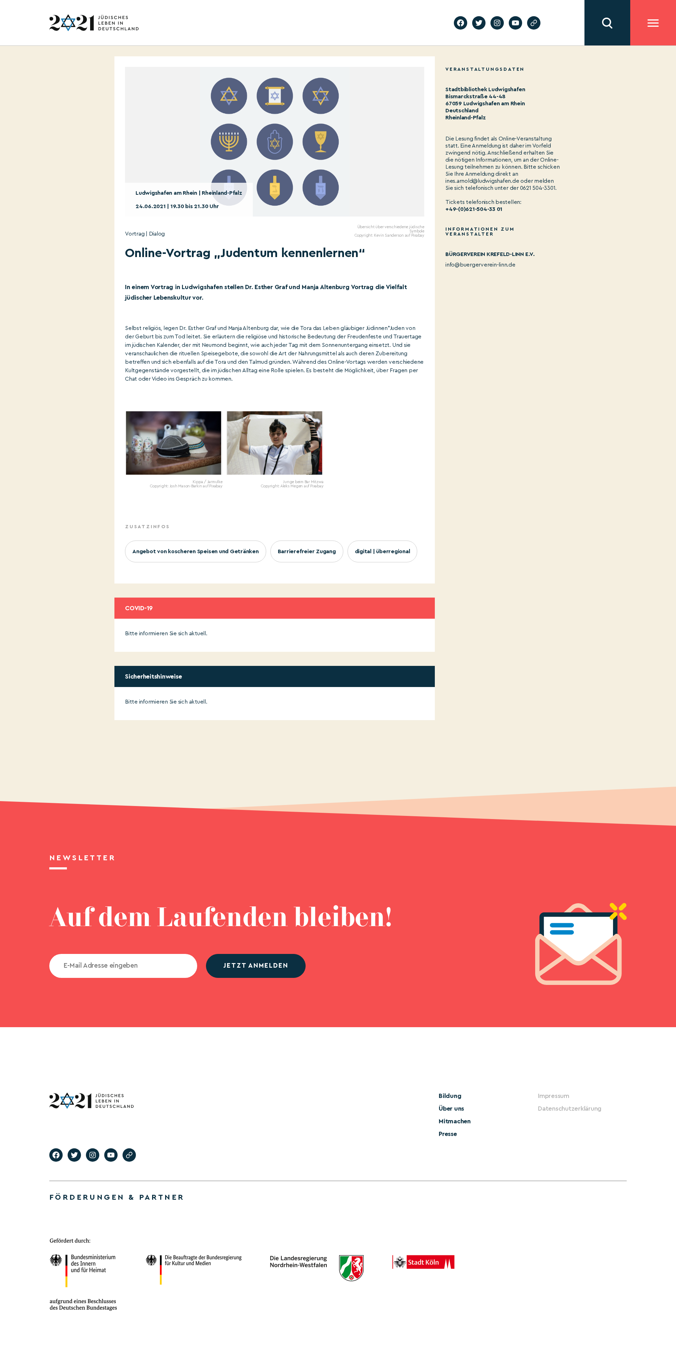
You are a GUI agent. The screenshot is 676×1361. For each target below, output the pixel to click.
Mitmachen (455, 1121)
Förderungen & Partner (116, 1197)
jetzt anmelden (255, 965)
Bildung (450, 1096)
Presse (448, 1134)
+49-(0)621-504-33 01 (473, 209)
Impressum (553, 1096)
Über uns (451, 1108)
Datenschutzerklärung (569, 1108)
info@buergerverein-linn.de (480, 265)
